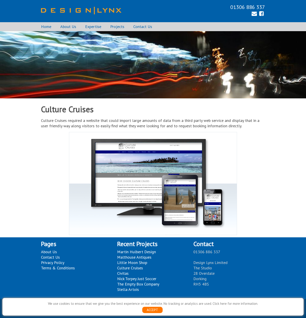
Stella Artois (128, 289)
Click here (220, 303)
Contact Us (142, 26)
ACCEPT (152, 310)
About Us (68, 26)
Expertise (93, 26)
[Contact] (254, 14)
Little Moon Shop (132, 262)
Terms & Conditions (58, 267)
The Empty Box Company (138, 284)
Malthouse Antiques (134, 257)
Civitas (123, 273)
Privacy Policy (52, 262)
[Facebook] (261, 14)
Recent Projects (137, 244)
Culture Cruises (130, 267)
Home (46, 26)
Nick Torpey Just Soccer (136, 278)
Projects (117, 26)
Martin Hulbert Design (136, 251)
